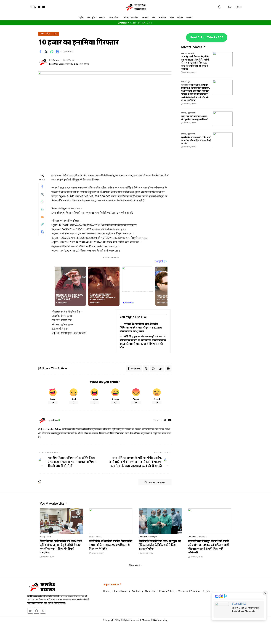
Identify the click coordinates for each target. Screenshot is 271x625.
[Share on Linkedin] (42, 209)
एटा (55, 33)
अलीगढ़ (42, 536)
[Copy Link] (42, 224)
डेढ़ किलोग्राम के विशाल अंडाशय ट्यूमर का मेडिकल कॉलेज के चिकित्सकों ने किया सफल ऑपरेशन (160, 544)
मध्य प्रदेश (191, 53)
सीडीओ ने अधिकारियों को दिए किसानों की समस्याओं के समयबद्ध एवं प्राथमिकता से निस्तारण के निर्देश (110, 544)
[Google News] (43, 7)
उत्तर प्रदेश (45, 33)
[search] (224, 7)
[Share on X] (46, 51)
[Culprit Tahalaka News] (135, 7)
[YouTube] (39, 7)
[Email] (42, 217)
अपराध (183, 53)
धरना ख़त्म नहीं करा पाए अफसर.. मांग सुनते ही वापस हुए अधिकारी (194, 118)
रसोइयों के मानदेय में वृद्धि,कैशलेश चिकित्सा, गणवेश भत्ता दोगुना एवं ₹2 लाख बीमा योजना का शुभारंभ (141, 327)
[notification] (219, 7)
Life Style (143, 536)
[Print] (57, 51)
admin (56, 59)
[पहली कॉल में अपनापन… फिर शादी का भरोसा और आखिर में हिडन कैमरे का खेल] (223, 139)
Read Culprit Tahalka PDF (206, 37)
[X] (35, 7)
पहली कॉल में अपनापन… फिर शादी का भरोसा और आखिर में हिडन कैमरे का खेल (196, 140)
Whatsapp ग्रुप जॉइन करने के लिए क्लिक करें (135, 22)
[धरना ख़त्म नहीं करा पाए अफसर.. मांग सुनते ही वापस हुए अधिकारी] (223, 118)
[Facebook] (31, 7)
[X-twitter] (43, 611)
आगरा (49, 536)
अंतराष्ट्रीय (153, 536)
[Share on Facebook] (40, 51)
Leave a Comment (156, 482)
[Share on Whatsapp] (52, 51)
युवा (189, 81)
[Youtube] (30, 611)
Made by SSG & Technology (155, 620)
